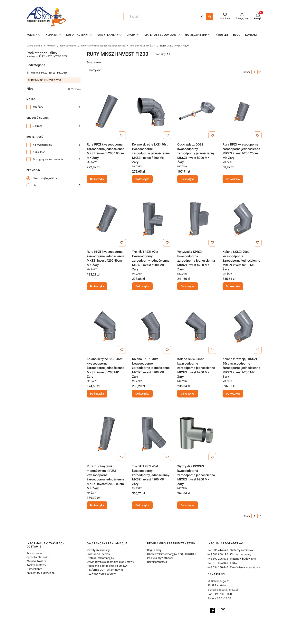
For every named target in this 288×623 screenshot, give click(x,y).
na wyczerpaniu (42, 144)
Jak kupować (34, 553)
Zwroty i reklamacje (98, 550)
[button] (209, 16)
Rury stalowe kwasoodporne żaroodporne (103, 45)
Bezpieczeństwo (157, 561)
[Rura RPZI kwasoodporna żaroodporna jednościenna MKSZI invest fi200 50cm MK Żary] (106, 218)
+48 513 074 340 (217, 563)
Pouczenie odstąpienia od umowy (107, 565)
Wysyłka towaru (36, 561)
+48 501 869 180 (217, 554)
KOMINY (51, 45)
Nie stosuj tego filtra (45, 178)
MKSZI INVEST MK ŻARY (143, 45)
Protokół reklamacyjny (100, 557)
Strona (247, 72)
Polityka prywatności (160, 557)
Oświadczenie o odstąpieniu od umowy (110, 561)
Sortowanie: (94, 62)
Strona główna (34, 45)
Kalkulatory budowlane (40, 572)
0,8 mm (37, 125)
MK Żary (38, 106)
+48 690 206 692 (217, 558)
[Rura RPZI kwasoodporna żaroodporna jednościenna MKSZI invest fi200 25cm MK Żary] (242, 111)
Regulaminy (154, 550)
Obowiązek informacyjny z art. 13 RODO (171, 554)
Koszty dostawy (36, 565)
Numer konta (34, 568)
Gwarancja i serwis (98, 554)
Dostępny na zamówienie (48, 159)
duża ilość (39, 152)
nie (34, 185)
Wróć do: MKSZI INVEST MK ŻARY (49, 72)
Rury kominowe (68, 45)
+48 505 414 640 (217, 550)
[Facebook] (212, 610)
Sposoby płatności (37, 557)
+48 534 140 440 (217, 567)
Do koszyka (97, 179)
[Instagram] (223, 610)
